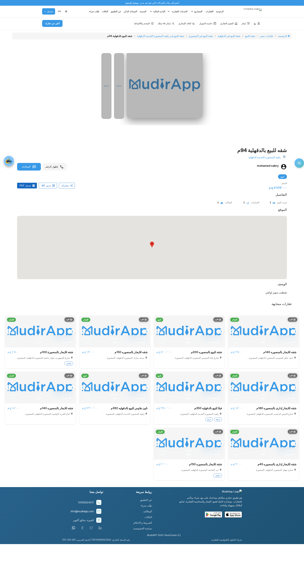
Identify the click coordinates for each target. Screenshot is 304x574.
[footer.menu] (299, 163)
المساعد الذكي (130, 11)
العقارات (209, 11)
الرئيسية (220, 11)
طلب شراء (94, 11)
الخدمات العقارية (179, 11)
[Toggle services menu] (168, 11)
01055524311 (86, 502)
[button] (59, 11)
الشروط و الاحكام (142, 522)
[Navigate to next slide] (295, 331)
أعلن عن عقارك (52, 23)
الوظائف (147, 511)
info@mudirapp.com (82, 511)
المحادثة (26, 166)
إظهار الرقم (52, 166)
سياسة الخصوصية (142, 528)
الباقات (105, 11)
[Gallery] (263, 331)
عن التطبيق (116, 11)
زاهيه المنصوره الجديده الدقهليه (264, 157)
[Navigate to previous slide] (231, 331)
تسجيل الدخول (132, 2)
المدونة (143, 11)
